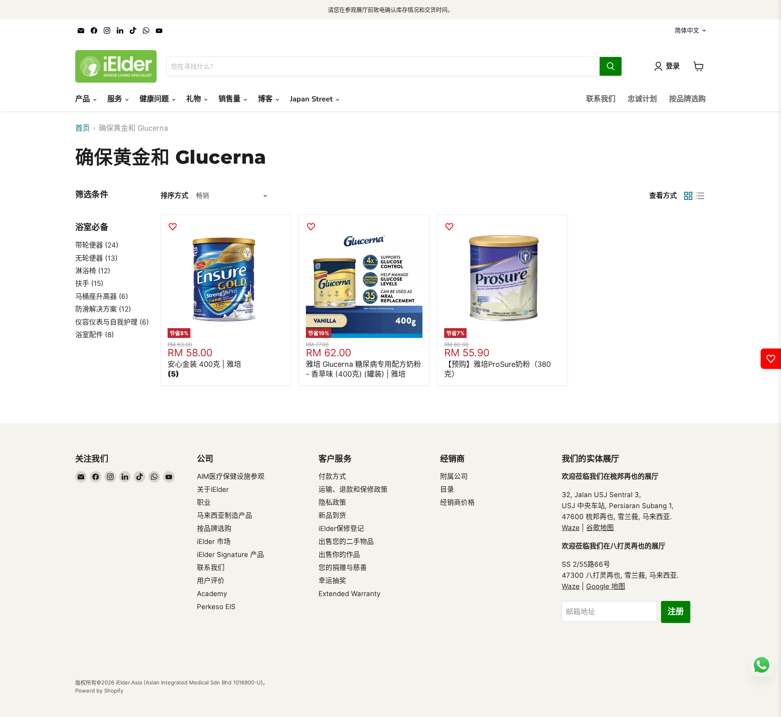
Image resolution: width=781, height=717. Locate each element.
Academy (212, 594)
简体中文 (687, 30)
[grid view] (688, 196)
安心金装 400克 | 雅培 (204, 364)
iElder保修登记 (341, 528)
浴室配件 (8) (94, 335)
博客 (266, 99)
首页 (82, 128)
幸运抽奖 (332, 581)
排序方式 (174, 196)
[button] (173, 374)
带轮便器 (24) (96, 245)
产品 (83, 99)
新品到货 (332, 515)
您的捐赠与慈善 (343, 568)
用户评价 (211, 581)
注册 (676, 611)
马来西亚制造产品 (224, 515)
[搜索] (611, 66)
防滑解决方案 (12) (103, 309)
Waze (571, 528)
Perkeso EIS (216, 607)
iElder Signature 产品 (230, 554)
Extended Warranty (349, 594)
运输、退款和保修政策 (353, 489)
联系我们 (600, 99)
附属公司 (454, 476)
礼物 (194, 99)
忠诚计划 (642, 99)
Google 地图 (605, 586)
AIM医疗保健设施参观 (230, 476)
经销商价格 (457, 502)
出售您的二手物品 (346, 541)
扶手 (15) (89, 283)
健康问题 (155, 99)
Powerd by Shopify (99, 690)
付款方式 (332, 476)
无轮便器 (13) (96, 258)
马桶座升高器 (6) (101, 296)
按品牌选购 (687, 99)
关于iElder (213, 489)
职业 (204, 502)
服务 (115, 99)
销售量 (230, 99)
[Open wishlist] (771, 359)
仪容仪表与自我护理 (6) (112, 322)
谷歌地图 (600, 528)
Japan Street (312, 99)
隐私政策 (332, 502)
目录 (447, 489)
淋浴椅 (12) (92, 271)
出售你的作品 (339, 554)
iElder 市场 (214, 541)
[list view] (700, 196)
